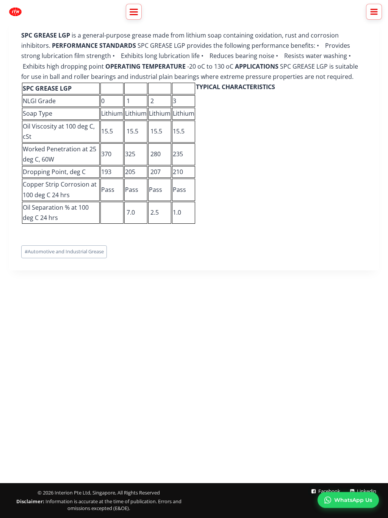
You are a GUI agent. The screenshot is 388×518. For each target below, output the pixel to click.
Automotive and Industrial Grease (64, 251)
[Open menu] (374, 12)
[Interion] (15, 12)
